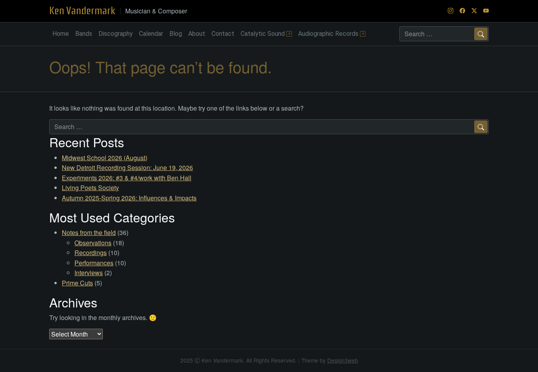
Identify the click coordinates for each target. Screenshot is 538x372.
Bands (83, 33)
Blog (175, 33)
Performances (93, 262)
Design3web (342, 360)
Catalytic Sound (263, 33)
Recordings (90, 252)
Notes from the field (89, 232)
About (196, 33)
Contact (222, 33)
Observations (92, 242)
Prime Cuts (77, 282)
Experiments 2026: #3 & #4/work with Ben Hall (126, 177)
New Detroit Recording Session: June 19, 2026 (127, 167)
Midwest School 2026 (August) (104, 157)
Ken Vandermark (82, 10)
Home (60, 33)
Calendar (151, 33)
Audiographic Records (329, 33)
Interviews (88, 272)
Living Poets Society (90, 187)
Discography (115, 33)
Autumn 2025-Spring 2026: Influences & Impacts (129, 197)
